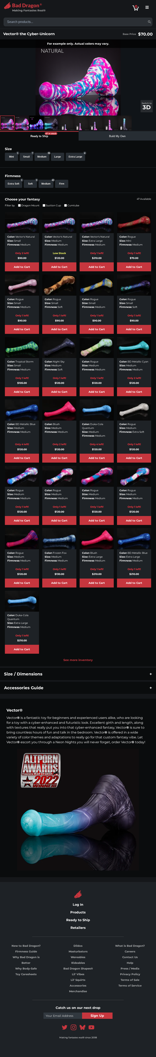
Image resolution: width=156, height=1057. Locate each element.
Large (57, 156)
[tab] (39, 136)
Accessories (78, 985)
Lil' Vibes (78, 974)
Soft (32, 182)
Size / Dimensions (23, 674)
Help (130, 962)
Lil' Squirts (78, 979)
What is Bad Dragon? (130, 945)
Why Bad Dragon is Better (26, 959)
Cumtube (73, 205)
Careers (130, 951)
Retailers (78, 928)
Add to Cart (22, 266)
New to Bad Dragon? (26, 945)
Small (28, 155)
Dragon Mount (30, 205)
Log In (78, 905)
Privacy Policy (130, 974)
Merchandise (78, 991)
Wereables (78, 957)
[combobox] (78, 22)
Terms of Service (130, 985)
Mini (13, 155)
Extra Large (77, 155)
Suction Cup (53, 205)
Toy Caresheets (26, 974)
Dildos (78, 945)
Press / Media (130, 968)
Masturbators (78, 951)
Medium (43, 155)
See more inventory (78, 660)
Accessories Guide (23, 687)
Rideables (78, 962)
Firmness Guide (26, 951)
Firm (61, 183)
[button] (149, 22)
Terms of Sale (130, 979)
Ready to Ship (78, 920)
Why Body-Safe (26, 968)
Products (78, 912)
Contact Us (130, 957)
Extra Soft (15, 182)
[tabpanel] (78, 403)
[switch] (147, 106)
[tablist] (78, 136)
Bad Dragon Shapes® (78, 968)
